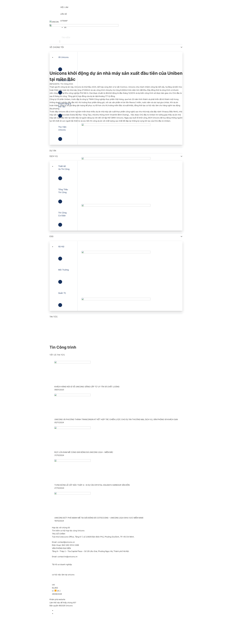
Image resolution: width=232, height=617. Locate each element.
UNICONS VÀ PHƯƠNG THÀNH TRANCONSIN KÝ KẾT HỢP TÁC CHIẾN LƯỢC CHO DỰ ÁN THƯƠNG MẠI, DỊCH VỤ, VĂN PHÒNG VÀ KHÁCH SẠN (116, 419)
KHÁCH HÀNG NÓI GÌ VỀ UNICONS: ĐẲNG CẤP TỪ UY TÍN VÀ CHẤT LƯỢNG (86, 386)
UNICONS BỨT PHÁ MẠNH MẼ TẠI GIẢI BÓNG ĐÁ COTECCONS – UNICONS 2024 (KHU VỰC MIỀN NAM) (98, 518)
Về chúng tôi (57, 47)
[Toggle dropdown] (181, 47)
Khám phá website (57, 599)
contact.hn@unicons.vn (67, 556)
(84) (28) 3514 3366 (70, 545)
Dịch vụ (54, 156)
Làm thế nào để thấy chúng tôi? (63, 602)
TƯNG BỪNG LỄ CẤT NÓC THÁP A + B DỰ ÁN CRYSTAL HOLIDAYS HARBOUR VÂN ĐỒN (92, 485)
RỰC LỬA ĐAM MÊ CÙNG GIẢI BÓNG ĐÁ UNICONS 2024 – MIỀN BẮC (83, 452)
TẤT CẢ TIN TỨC (57, 355)
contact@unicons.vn (66, 542)
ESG (51, 236)
